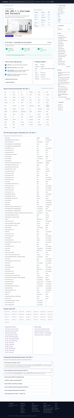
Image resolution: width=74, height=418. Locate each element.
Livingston (41, 124)
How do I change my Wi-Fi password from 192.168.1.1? (15, 390)
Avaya (32, 99)
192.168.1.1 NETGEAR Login (10, 348)
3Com (7, 92)
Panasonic (32, 122)
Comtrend (32, 116)
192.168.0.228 (7, 311)
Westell (41, 114)
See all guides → (68, 98)
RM (49, 97)
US (32, 114)
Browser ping (60, 9)
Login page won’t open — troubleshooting (42, 334)
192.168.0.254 (50, 314)
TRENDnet (41, 111)
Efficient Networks (49, 106)
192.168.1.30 (35, 319)
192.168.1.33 (43, 319)
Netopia (7, 111)
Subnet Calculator (35, 408)
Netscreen (32, 119)
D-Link (16, 92)
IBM (41, 97)
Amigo (41, 122)
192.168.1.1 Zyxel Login (9, 352)
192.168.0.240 (28, 314)
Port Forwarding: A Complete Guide (63, 82)
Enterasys (32, 124)
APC (16, 116)
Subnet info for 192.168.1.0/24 (10, 332)
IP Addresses (38, 1)
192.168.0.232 (35, 311)
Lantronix (7, 102)
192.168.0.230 (21, 311)
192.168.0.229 (14, 311)
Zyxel (49, 92)
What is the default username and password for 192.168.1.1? (16, 370)
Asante (7, 122)
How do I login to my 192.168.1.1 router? (12, 362)
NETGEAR (32, 92)
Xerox (41, 102)
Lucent (32, 94)
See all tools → (68, 66)
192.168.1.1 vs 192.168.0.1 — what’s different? (43, 332)
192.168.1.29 (28, 319)
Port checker (60, 10)
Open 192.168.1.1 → (9, 35)
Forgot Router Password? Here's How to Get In (64, 75)
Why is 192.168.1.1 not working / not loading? (13, 383)
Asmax (49, 122)
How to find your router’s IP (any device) (42, 329)
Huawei (41, 99)
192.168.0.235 (50, 311)
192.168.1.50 (7, 322)
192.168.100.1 (22, 412)
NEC (24, 119)
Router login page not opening (63, 89)
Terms (56, 409)
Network (7, 127)
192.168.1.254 (60, 107)
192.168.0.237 (14, 314)
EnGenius (16, 108)
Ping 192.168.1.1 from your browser (12, 329)
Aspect (7, 124)
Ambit (7, 116)
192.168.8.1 (60, 108)
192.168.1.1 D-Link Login (9, 344)
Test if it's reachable (18, 35)
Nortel (41, 94)
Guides (48, 1)
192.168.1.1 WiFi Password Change (11, 336)
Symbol (32, 111)
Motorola (24, 99)
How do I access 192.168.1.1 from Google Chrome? (14, 377)
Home (4, 5)
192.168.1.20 (21, 319)
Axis (32, 108)
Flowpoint (7, 119)
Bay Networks (32, 105)
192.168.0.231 (28, 311)
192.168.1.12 (7, 319)
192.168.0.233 (43, 311)
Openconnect (16, 111)
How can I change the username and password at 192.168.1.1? (16, 387)
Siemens (49, 94)
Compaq (49, 108)
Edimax (16, 114)
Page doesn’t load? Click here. (12, 79)
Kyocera (24, 122)
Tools (45, 1)
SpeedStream (24, 111)
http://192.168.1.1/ (13, 67)
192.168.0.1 (22, 408)
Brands (42, 1)
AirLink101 (16, 105)
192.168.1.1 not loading (62, 92)
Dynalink (41, 116)
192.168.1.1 (60, 104)
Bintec (24, 116)
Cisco (24, 94)
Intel (16, 102)
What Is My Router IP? (61, 86)
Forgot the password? (10, 82)
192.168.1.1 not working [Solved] (11, 340)
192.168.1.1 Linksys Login (9, 350)
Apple (7, 114)
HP (24, 92)
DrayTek (16, 97)
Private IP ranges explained (62, 97)
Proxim (16, 127)
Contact (56, 406)
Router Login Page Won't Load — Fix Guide (64, 84)
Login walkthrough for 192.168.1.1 (11, 334)
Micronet (49, 124)
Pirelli (7, 105)
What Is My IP (34, 406)
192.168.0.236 (7, 314)
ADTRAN (49, 99)
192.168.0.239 (21, 314)
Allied (24, 102)
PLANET (7, 108)
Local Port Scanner (35, 409)
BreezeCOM (41, 108)
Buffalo (41, 105)
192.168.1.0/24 (43, 74)
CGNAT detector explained (62, 91)
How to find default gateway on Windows (63, 95)
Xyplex (49, 102)
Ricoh (32, 102)
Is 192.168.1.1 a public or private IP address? (13, 380)
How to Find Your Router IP (62, 80)
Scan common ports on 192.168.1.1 (11, 330)
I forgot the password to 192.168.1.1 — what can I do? (15, 393)
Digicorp (24, 124)
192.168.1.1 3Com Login (9, 342)
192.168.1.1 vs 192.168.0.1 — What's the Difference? (64, 73)
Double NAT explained (47, 410)
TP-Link (16, 94)
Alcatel (7, 97)
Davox (16, 124)
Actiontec (24, 105)
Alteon (49, 114)
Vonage (16, 99)
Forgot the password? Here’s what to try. (42, 330)
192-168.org (5, 1)
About (56, 405)
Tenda (24, 114)
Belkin (16, 122)
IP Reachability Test (35, 405)
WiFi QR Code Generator (36, 411)
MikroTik (16, 119)
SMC (32, 97)
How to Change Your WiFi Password (63, 77)
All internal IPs (22, 405)
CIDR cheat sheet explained (48, 409)
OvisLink (24, 108)
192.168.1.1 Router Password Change (12, 338)
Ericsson (49, 116)
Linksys (41, 92)
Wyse (49, 111)
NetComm (24, 97)
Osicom (7, 99)
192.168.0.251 (43, 314)
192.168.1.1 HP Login (9, 346)
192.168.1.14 (14, 319)
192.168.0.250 (35, 314)
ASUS (7, 94)
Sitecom (49, 119)
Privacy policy (57, 408)
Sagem (41, 119)
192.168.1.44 (50, 319)
